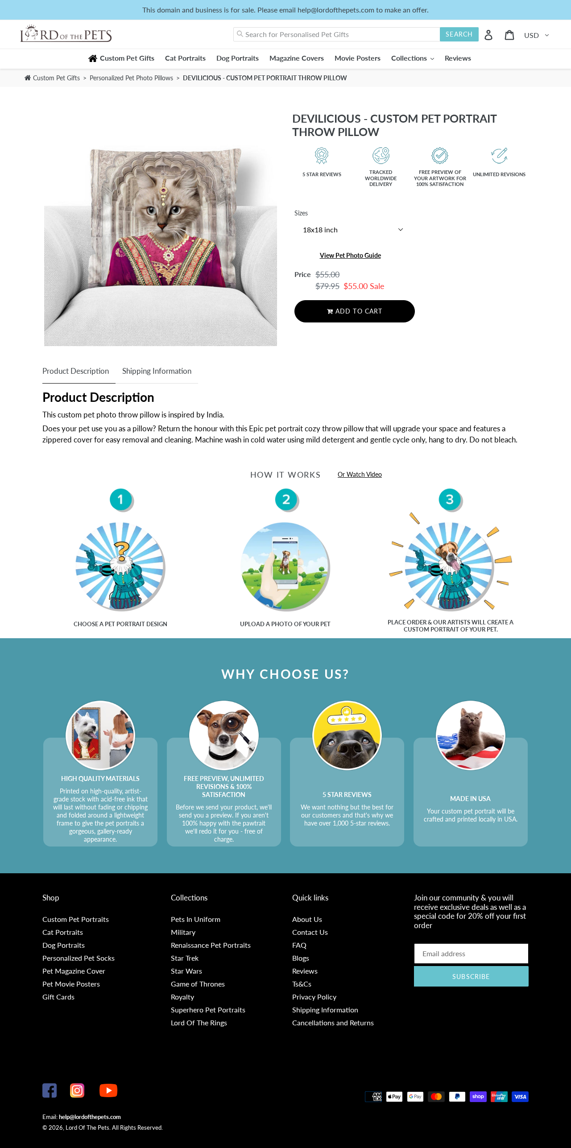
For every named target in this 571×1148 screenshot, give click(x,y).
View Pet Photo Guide (350, 255)
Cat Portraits (62, 932)
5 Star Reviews (321, 174)
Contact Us (310, 932)
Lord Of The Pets (87, 1127)
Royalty (182, 996)
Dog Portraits (63, 945)
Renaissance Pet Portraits (211, 945)
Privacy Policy (314, 996)
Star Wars (186, 970)
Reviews (305, 970)
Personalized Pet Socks (78, 958)
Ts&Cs (301, 983)
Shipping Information (156, 371)
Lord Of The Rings (199, 1022)
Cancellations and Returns (333, 1022)
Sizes (301, 213)
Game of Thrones (198, 983)
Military (183, 932)
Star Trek (185, 958)
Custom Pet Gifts (55, 78)
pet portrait (125, 624)
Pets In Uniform (195, 919)
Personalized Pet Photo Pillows (132, 78)
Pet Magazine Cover (73, 970)
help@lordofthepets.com (90, 1116)
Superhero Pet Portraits (208, 1009)
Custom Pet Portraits (75, 919)
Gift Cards (58, 996)
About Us (307, 919)
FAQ (299, 945)
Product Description (75, 371)
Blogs (300, 958)
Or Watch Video (360, 474)
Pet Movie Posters (71, 983)
